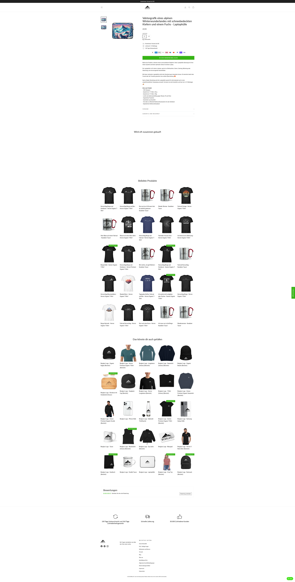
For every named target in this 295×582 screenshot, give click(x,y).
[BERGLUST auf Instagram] (107, 546)
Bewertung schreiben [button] (185, 494)
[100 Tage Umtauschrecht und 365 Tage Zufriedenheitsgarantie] (115, 516)
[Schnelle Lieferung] (147, 516)
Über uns (141, 557)
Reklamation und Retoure (144, 549)
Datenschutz (142, 571)
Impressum (141, 568)
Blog (140, 554)
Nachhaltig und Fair (143, 560)
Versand (146, 109)
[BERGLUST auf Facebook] (101, 546)
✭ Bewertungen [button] (293, 293)
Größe (145, 33)
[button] (146, 39)
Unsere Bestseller (143, 543)
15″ (149, 36)
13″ (144, 36)
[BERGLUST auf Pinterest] (104, 546)
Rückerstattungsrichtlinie (144, 565)
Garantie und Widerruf (151, 113)
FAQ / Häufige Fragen (143, 546)
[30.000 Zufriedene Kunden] (179, 516)
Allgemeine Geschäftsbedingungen (146, 563)
